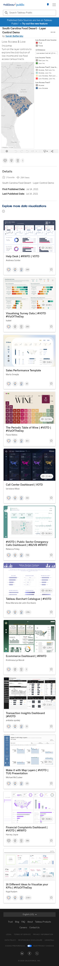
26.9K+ (48, 248)
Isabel (8, 320)
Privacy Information (43, 934)
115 (27, 784)
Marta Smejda (12, 374)
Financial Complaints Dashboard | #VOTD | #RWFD (27, 829)
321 (27, 498)
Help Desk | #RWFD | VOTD (22, 256)
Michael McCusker (14, 777)
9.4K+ (49, 362)
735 (27, 555)
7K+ (50, 762)
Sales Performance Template (23, 370)
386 (27, 841)
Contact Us (34, 927)
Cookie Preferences (15, 946)
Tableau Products (43, 922)
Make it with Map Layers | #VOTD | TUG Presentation (27, 772)
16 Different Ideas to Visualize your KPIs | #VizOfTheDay (27, 886)
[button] (22, 953)
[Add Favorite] (51, 270)
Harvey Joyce (12, 834)
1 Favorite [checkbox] (10, 177)
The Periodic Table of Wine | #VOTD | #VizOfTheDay (28, 429)
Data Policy (10, 940)
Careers (23, 927)
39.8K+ (49, 819)
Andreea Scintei (13, 260)
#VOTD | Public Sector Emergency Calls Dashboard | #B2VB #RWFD (27, 543)
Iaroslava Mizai (12, 489)
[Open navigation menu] (54, 5)
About (30, 922)
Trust (10, 922)
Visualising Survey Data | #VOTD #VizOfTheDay (26, 315)
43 (27, 384)
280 (27, 327)
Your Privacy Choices (43, 946)
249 (27, 270)
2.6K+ (28, 898)
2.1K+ (49, 705)
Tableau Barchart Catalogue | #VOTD (28, 599)
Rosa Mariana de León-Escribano (21, 603)
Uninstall (49, 940)
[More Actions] (53, 32)
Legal (9, 934)
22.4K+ (49, 476)
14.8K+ (49, 305)
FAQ (23, 922)
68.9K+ (48, 590)
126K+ (49, 876)
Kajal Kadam (11, 892)
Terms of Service (22, 934)
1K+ (27, 441)
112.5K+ (48, 419)
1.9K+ (28, 612)
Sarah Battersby (14, 36)
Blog (17, 922)
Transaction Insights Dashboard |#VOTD (25, 715)
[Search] (6, 13)
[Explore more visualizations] (47, 4)
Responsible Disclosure (30, 940)
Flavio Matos (11, 435)
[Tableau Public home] (13, 5)
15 (27, 727)
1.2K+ (49, 648)
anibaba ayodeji (13, 720)
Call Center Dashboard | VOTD (24, 484)
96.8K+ (48, 533)
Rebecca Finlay (12, 549)
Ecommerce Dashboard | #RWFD (26, 656)
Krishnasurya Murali (15, 660)
